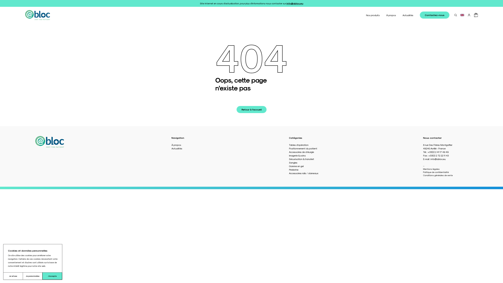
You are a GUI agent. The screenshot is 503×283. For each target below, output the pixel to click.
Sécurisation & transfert (301, 159)
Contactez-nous (434, 15)
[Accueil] (37, 15)
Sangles (293, 162)
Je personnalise (32, 276)
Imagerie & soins (297, 155)
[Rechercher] (455, 15)
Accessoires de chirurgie (301, 152)
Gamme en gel (296, 166)
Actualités (408, 15)
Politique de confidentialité (436, 172)
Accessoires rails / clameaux (303, 173)
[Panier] (476, 15)
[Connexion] (469, 15)
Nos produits (373, 15)
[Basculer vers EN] (462, 15)
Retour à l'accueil (252, 109)
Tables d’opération (298, 144)
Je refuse (13, 276)
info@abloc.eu (294, 3)
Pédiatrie (293, 169)
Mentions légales (431, 169)
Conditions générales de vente (438, 175)
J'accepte (52, 276)
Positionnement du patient (303, 148)
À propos (391, 15)
